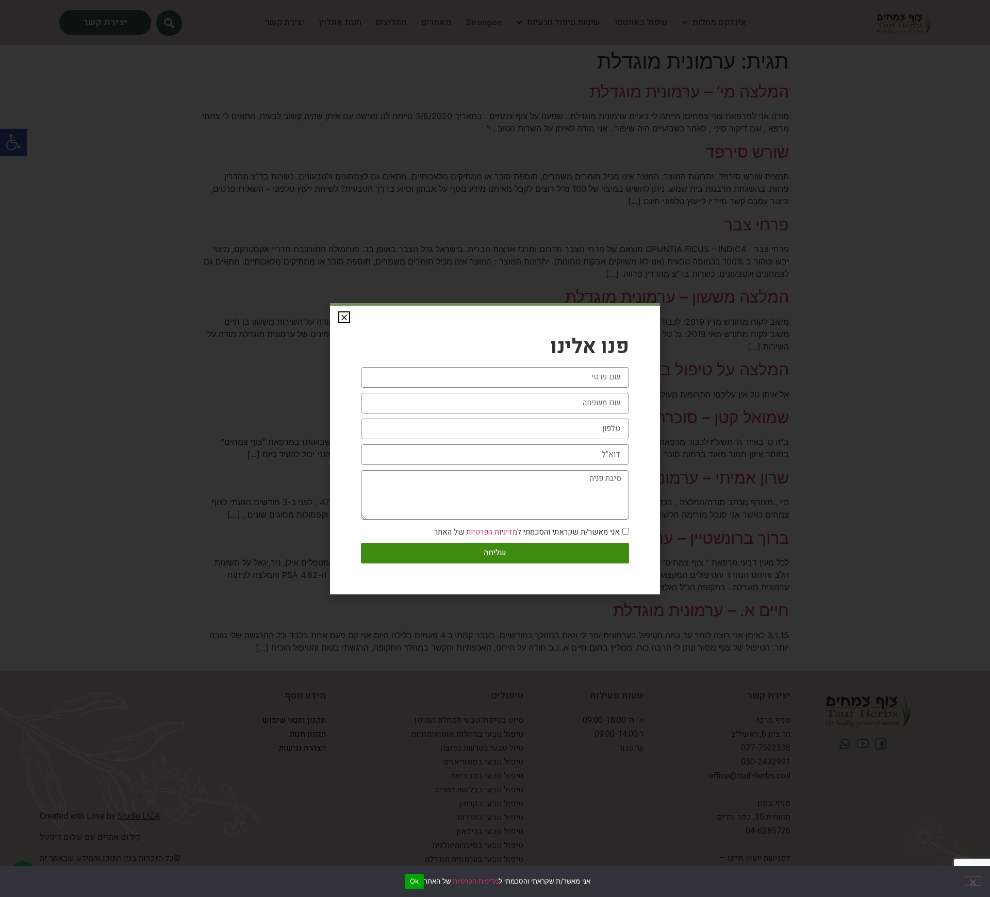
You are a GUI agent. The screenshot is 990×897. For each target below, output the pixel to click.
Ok (414, 881)
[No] (973, 881)
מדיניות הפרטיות (476, 881)
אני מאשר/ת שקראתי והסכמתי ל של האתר (527, 532)
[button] (344, 317)
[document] (495, 448)
